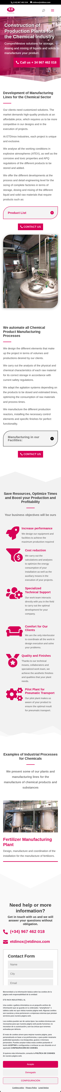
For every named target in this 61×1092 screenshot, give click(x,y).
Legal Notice (43, 1088)
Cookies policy (18, 1088)
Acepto (30, 1064)
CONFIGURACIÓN (30, 1080)
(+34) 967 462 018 (27, 931)
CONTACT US (32, 226)
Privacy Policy (31, 1088)
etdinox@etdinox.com (30, 941)
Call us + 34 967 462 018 (38, 62)
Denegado (30, 1072)
